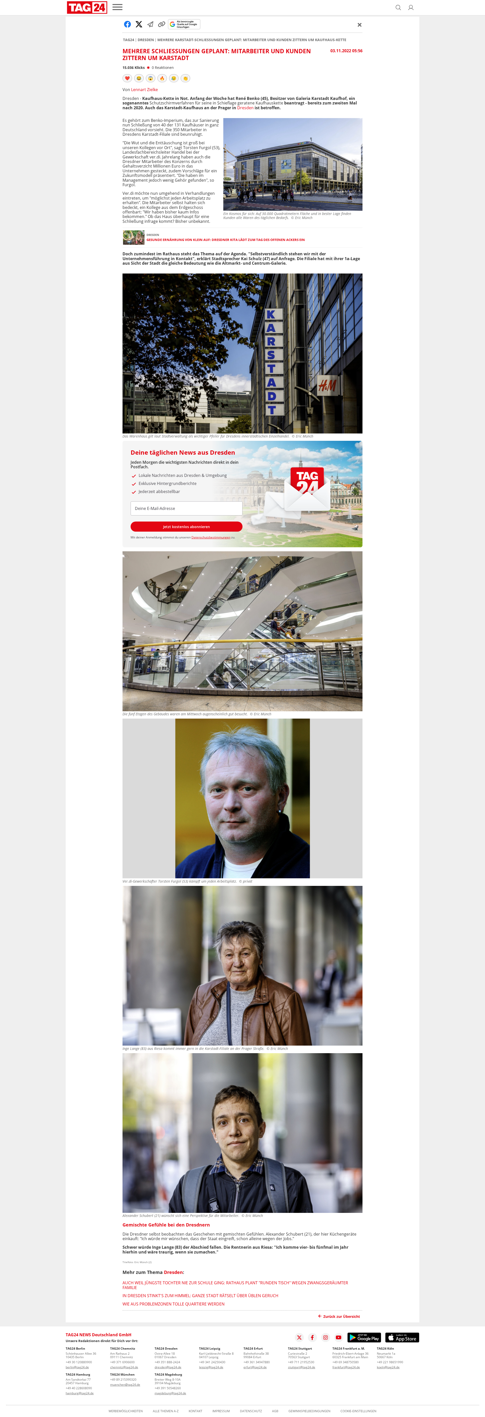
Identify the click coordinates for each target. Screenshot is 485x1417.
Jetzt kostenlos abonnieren (186, 526)
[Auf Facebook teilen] (128, 24)
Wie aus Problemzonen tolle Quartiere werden (174, 1304)
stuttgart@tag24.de (301, 1367)
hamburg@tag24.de (80, 1393)
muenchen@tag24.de (125, 1384)
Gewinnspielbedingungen (309, 1411)
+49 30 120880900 (79, 1362)
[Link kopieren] (162, 24)
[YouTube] (338, 1337)
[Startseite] (87, 7)
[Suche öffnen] (398, 7)
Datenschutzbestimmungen (210, 537)
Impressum (221, 1411)
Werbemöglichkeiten (126, 1411)
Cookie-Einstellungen (358, 1411)
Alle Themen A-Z (166, 1411)
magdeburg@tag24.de (170, 1393)
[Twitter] (299, 1337)
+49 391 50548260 (168, 1388)
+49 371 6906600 (122, 1362)
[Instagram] (325, 1337)
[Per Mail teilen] (150, 24)
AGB (275, 1411)
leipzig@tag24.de (211, 1367)
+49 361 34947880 (257, 1362)
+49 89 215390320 (123, 1379)
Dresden (146, 40)
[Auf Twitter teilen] (139, 24)
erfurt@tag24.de (255, 1367)
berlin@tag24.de (77, 1367)
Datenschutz (251, 1411)
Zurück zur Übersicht (341, 1316)
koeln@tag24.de (388, 1367)
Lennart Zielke (144, 89)
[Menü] (117, 7)
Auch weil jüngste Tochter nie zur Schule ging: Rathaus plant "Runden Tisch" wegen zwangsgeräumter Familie (235, 1285)
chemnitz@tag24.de (124, 1367)
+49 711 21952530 (301, 1362)
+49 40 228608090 (79, 1388)
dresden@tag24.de (168, 1367)
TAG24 (128, 40)
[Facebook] (312, 1337)
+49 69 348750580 (345, 1362)
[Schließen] (359, 25)
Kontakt (195, 1411)
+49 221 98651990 (390, 1362)
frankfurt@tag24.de (346, 1367)
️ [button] (127, 78)
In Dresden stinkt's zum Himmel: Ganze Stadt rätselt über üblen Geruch (200, 1295)
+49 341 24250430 (212, 1362)
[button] (411, 7)
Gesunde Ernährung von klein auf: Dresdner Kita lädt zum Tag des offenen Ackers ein (226, 240)
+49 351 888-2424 (167, 1362)
